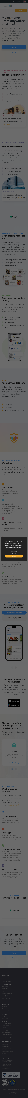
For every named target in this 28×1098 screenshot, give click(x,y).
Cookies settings (14, 551)
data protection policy (14, 547)
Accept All (14, 556)
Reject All (14, 553)
